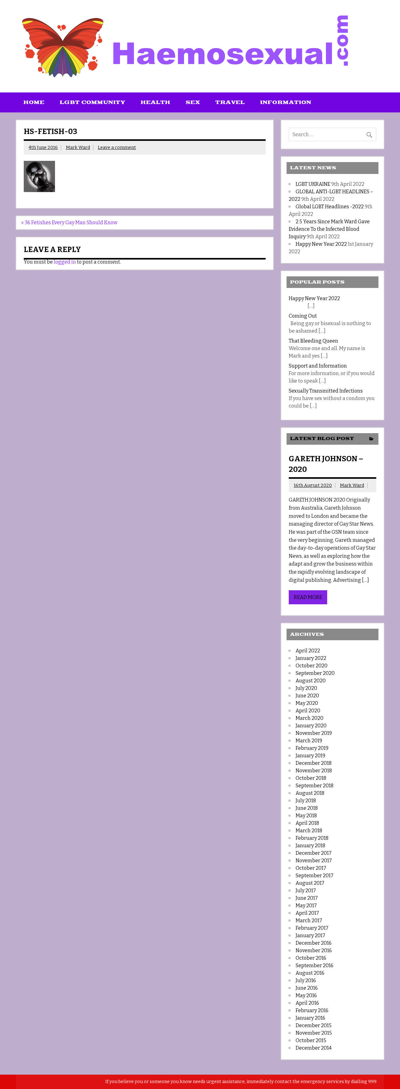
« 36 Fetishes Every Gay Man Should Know (69, 222)
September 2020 (315, 673)
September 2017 (314, 876)
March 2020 (309, 718)
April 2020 (308, 711)
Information (285, 102)
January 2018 (310, 846)
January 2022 (311, 658)
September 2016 (314, 965)
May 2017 (306, 905)
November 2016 (314, 950)
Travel (230, 102)
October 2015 (311, 1040)
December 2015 (314, 1025)
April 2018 (307, 823)
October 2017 (311, 868)
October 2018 (311, 778)
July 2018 (306, 801)
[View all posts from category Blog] (371, 439)
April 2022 (308, 651)
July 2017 (306, 890)
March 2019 (309, 741)
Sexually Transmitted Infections (326, 391)
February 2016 (312, 1010)
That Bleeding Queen (313, 341)
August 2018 (310, 793)
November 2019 (314, 733)
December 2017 (314, 853)
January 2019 (310, 756)
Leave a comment (117, 147)
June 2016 (307, 988)
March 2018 (309, 831)
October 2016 (311, 958)
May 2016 (306, 995)
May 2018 (306, 816)
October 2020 (312, 666)
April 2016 (307, 1003)
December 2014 (314, 1048)
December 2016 (314, 943)
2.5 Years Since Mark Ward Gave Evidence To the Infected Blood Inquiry (329, 229)
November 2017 (314, 861)
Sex (193, 102)
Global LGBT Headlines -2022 (330, 207)
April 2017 (307, 913)
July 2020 (306, 688)
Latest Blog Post (322, 439)
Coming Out (303, 316)
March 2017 (309, 920)
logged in (65, 262)
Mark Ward (78, 147)
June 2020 (307, 696)
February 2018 (312, 838)
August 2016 (310, 973)
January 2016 (310, 1018)
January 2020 (311, 726)
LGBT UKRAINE (313, 184)
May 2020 (307, 703)
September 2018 (314, 786)
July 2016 (306, 980)
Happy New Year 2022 (321, 244)
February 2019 (312, 748)
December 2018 (314, 763)
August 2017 (310, 883)
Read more (308, 597)
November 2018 (314, 771)
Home (33, 102)
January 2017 (310, 935)
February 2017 (312, 928)
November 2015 (314, 1033)
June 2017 (307, 898)
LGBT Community (92, 102)
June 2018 (307, 808)
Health (155, 102)
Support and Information (318, 366)
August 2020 (311, 681)
